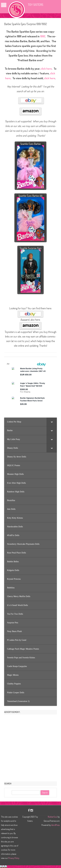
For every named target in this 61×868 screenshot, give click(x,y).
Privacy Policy (13, 858)
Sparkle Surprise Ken (30, 248)
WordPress (55, 825)
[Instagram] (31, 810)
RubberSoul (52, 816)
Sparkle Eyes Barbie (30, 143)
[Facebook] (29, 810)
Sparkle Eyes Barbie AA (30, 195)
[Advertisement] (30, 747)
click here (46, 68)
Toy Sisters (35, 4)
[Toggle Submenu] (51, 422)
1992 (42, 36)
